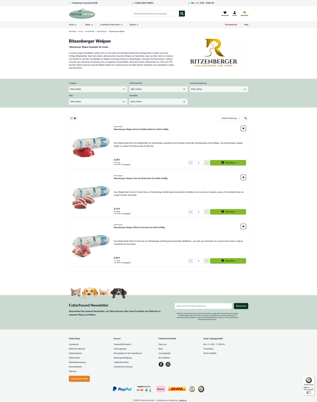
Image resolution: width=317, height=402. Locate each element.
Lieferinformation (121, 362)
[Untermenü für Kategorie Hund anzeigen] (75, 24)
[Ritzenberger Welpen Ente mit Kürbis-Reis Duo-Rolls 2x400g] (91, 195)
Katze (87, 24)
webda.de (183, 400)
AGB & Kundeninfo (77, 349)
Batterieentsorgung (77, 362)
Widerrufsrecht (75, 353)
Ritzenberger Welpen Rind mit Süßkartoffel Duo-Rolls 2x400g (141, 129)
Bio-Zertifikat (164, 358)
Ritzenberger (101, 31)
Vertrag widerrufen (79, 378)
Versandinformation (122, 344)
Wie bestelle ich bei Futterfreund (128, 353)
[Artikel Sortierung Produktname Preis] (231, 118)
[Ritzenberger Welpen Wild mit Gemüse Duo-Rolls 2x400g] (91, 244)
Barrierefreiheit (75, 367)
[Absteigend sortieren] (245, 118)
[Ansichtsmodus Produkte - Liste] (71, 118)
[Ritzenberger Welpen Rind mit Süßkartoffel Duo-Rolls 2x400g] (91, 145)
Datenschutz (74, 358)
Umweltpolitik (165, 353)
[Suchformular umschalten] (182, 14)
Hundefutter (89, 31)
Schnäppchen (231, 24)
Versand (127, 164)
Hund (71, 24)
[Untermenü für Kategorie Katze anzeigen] (92, 24)
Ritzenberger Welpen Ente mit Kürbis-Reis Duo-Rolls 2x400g (141, 178)
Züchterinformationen (123, 367)
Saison (133, 24)
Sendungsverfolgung (123, 358)
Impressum (74, 344)
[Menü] (313, 377)
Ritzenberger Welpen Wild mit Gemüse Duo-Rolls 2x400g (139, 227)
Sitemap (72, 371)
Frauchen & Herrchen (110, 24)
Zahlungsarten (120, 349)
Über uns (162, 344)
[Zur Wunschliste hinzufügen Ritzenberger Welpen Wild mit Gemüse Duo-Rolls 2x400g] (243, 226)
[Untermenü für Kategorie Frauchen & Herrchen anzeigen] (121, 24)
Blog (246, 24)
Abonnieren (241, 306)
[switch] (308, 392)
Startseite (72, 31)
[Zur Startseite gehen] (82, 13)
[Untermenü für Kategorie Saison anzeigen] (137, 24)
